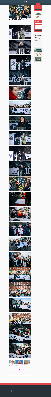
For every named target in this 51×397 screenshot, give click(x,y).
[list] (19, 390)
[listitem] (19, 389)
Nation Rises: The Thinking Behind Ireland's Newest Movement (38, 40)
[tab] (9, 4)
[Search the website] (50, 1)
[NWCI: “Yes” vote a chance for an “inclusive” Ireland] (12, 362)
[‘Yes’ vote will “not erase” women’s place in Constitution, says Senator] (19, 362)
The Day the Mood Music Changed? (27, 364)
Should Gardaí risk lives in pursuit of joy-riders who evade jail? (38, 43)
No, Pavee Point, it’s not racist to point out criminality (38, 44)
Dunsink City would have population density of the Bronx (38, 35)
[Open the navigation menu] (0, 1)
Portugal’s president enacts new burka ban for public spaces (38, 34)
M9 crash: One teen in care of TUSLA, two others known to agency (38, 41)
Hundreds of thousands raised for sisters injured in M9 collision (38, 38)
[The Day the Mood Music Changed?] (27, 362)
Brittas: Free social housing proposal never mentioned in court (38, 37)
